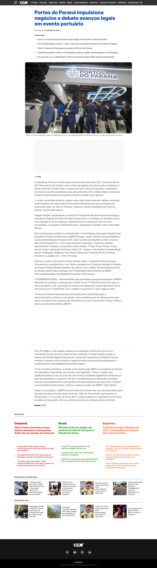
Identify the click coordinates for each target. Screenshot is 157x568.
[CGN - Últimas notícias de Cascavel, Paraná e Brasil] (24, 2)
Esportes (94, 3)
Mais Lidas (53, 3)
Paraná (62, 3)
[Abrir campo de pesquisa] (141, 2)
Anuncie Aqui (133, 3)
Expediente (78, 562)
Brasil (69, 3)
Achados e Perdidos (108, 3)
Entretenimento (81, 3)
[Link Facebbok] (67, 554)
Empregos (122, 3)
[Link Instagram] (82, 554)
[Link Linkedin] (90, 554)
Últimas (34, 3)
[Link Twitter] (75, 554)
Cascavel (43, 3)
